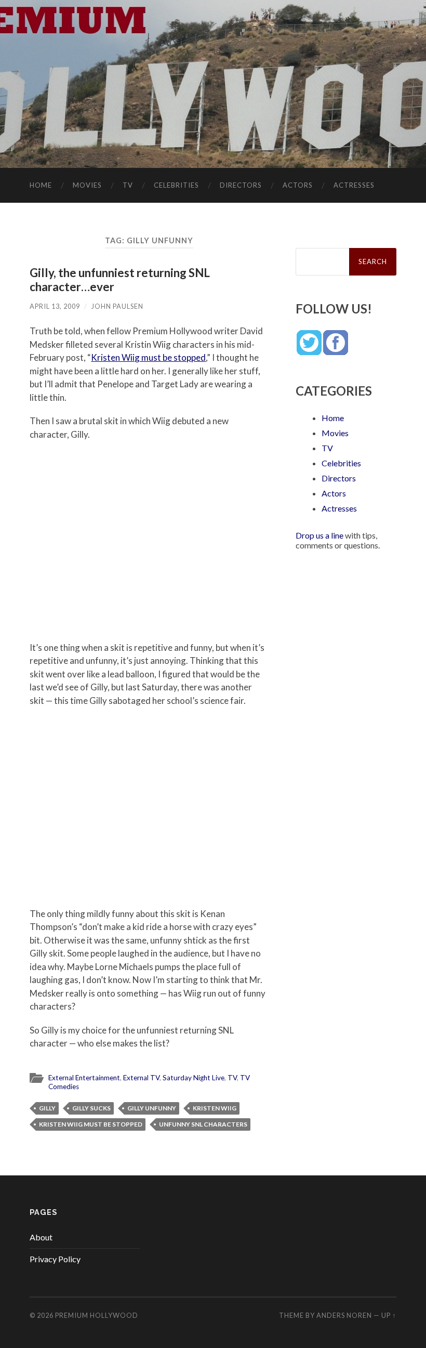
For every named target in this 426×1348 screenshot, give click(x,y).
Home (41, 185)
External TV (141, 1078)
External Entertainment (84, 1078)
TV (128, 185)
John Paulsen (117, 306)
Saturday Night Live (193, 1078)
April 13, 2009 (55, 306)
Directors (241, 185)
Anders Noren (344, 1315)
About (41, 1237)
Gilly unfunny (151, 1108)
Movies (87, 185)
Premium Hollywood (96, 1315)
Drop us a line (319, 535)
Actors (298, 185)
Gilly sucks (91, 1108)
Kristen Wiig (214, 1108)
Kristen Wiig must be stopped (148, 357)
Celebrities (176, 185)
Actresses (354, 185)
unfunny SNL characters (203, 1124)
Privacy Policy (55, 1259)
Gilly (47, 1108)
